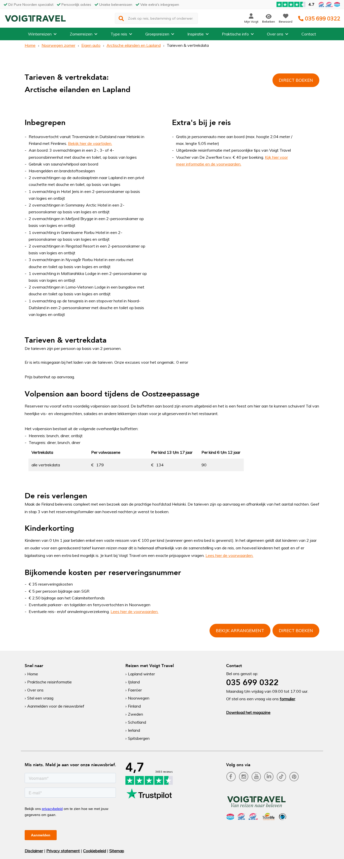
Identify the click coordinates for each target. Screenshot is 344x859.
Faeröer (135, 689)
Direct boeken (296, 80)
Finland (134, 706)
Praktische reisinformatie (49, 681)
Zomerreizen (81, 33)
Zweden (135, 714)
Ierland (134, 730)
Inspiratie (195, 33)
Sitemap (116, 850)
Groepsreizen (157, 33)
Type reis (119, 33)
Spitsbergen (139, 738)
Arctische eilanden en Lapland (134, 45)
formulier (287, 698)
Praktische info (235, 33)
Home (30, 45)
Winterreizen (40, 33)
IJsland (134, 681)
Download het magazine (248, 712)
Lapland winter (141, 673)
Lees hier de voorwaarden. (229, 555)
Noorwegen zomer (58, 45)
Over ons (275, 33)
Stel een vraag (40, 698)
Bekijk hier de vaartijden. (90, 143)
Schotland (137, 722)
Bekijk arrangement (240, 630)
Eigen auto (90, 45)
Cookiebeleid (94, 850)
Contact (308, 33)
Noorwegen (138, 698)
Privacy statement (63, 850)
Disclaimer (34, 850)
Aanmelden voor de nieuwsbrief (55, 706)
